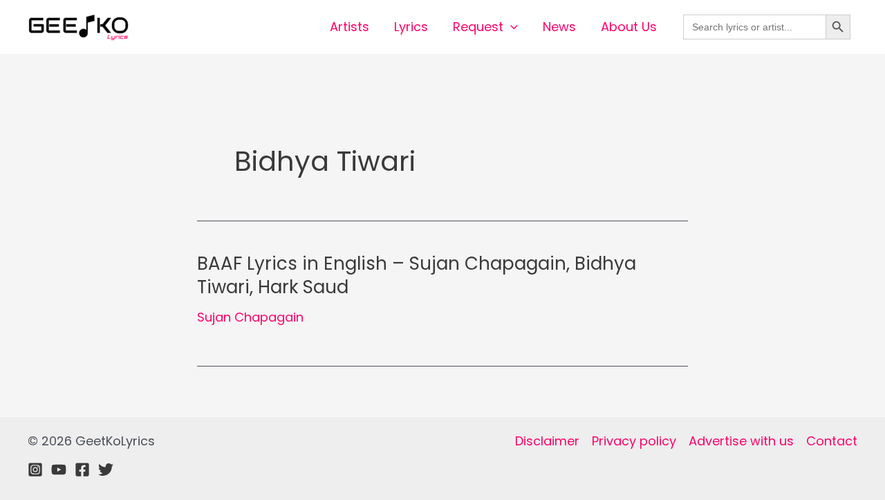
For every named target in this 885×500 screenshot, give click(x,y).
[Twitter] (105, 469)
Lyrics (411, 26)
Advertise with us (741, 441)
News (559, 26)
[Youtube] (58, 469)
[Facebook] (82, 469)
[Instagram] (35, 469)
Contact (831, 441)
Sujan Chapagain (250, 317)
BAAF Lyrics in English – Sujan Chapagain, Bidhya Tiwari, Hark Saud (416, 275)
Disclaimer (547, 441)
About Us (629, 26)
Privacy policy (634, 441)
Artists (349, 26)
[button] (510, 27)
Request (478, 26)
